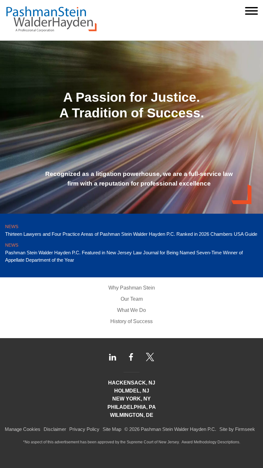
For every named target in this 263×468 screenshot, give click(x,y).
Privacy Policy (84, 429)
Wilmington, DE (131, 415)
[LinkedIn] (112, 357)
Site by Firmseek (237, 429)
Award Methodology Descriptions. (211, 442)
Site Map (112, 429)
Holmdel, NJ (131, 390)
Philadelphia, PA (131, 407)
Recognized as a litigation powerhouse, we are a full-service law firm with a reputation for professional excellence (139, 178)
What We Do (131, 310)
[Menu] (251, 11)
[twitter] (150, 357)
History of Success (131, 321)
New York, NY (131, 398)
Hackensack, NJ (131, 382)
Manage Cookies (22, 429)
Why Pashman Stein (131, 287)
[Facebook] (131, 357)
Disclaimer (55, 429)
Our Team (132, 299)
